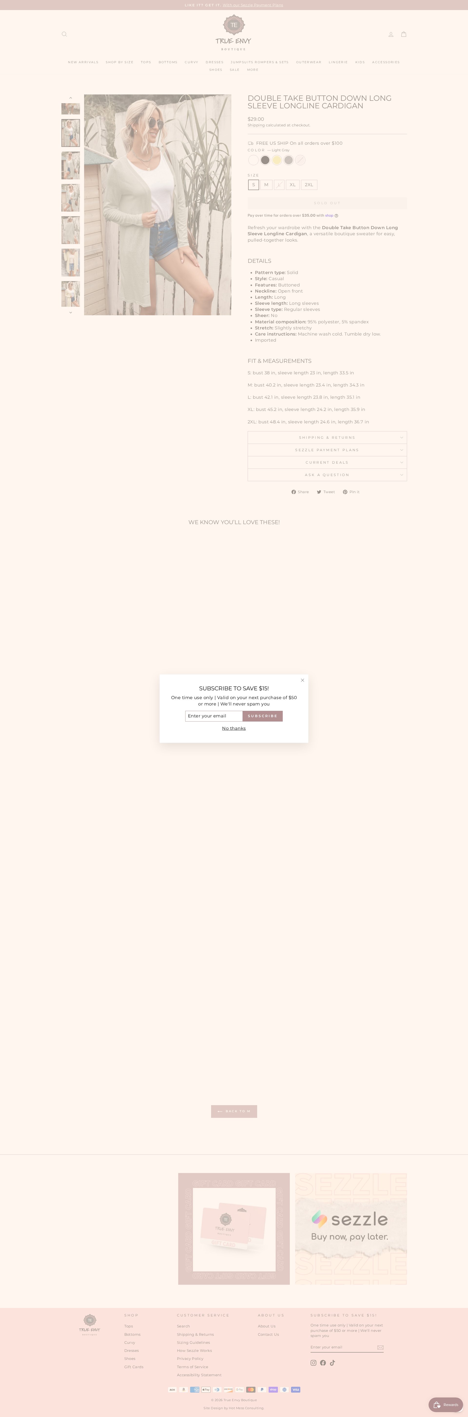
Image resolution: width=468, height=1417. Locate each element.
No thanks (234, 728)
